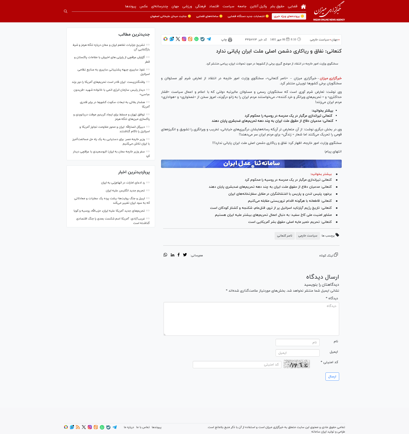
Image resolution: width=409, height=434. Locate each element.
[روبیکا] (165, 40)
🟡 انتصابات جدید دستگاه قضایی (248, 16)
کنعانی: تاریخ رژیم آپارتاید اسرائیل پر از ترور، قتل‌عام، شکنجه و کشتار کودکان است (271, 208)
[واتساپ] (196, 40)
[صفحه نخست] (303, 6)
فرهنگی (200, 6)
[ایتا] (190, 40)
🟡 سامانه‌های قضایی (209, 16)
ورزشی (187, 6)
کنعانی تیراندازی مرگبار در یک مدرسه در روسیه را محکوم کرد (288, 115)
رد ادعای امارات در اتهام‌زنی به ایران (123, 183)
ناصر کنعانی (284, 236)
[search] (65, 11)
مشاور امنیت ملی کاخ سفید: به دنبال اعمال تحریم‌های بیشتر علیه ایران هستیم (273, 215)
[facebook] (179, 255)
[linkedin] (172, 255)
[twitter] (185, 255)
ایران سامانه (319, 432)
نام (336, 341)
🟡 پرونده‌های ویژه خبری (289, 16)
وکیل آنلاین (258, 6)
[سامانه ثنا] (251, 164)
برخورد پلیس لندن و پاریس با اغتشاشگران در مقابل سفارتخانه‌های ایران (280, 194)
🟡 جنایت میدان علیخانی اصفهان (170, 16)
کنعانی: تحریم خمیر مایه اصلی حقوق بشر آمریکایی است (290, 222)
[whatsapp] (165, 255)
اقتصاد (214, 6)
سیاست (228, 6)
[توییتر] (178, 40)
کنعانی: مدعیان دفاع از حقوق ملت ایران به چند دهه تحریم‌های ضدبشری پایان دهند (272, 121)
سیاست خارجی (319, 40)
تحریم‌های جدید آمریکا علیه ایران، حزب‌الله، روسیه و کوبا (109, 211)
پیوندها (130, 6)
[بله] (202, 41)
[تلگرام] (209, 40)
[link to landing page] (329, 11)
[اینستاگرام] (184, 40)
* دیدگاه (332, 298)
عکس (144, 6)
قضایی (292, 6)
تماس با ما (143, 427)
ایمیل (334, 351)
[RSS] (78, 428)
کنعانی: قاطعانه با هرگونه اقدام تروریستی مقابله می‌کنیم (290, 201)
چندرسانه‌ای (159, 6)
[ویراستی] (172, 40)
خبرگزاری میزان (331, 78)
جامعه (242, 6)
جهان (175, 6)
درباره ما (129, 427)
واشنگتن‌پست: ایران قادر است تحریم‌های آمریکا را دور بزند (108, 82)
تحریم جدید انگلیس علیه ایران (125, 191)
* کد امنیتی (329, 362)
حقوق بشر (277, 6)
